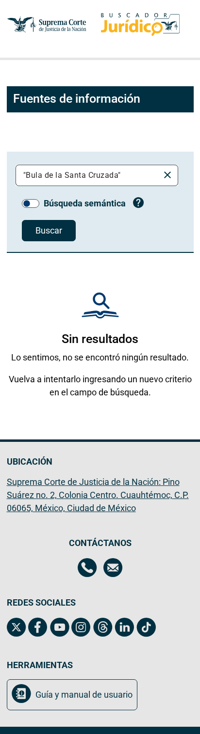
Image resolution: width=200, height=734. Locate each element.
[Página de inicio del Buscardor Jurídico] (140, 24)
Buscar (48, 230)
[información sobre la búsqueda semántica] (138, 204)
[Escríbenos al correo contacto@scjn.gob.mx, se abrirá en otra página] (113, 568)
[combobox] (89, 175)
